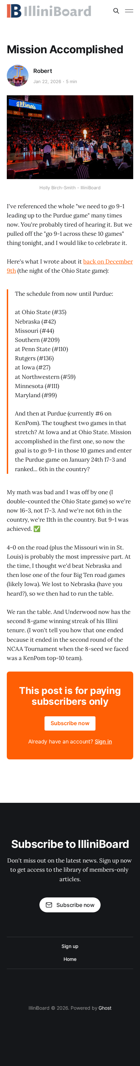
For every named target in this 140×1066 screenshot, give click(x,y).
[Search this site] (116, 11)
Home (70, 959)
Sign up (70, 946)
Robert (42, 70)
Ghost (105, 1008)
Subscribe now (70, 723)
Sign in (103, 741)
